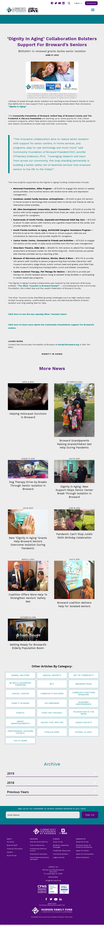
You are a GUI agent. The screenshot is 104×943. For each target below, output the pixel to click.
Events (20, 713)
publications (52, 732)
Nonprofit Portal (82, 842)
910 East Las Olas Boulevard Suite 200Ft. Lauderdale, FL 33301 (53, 872)
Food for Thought (52, 713)
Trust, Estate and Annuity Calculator (39, 858)
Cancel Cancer (20, 693)
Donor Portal (58, 842)
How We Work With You (39, 842)
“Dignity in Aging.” (17, 106)
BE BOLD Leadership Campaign (61, 846)
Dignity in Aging (20, 703)
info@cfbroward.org (53, 880)
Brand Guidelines (82, 857)
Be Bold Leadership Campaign (20, 684)
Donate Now (91, 3)
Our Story (10, 842)
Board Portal (11, 855)
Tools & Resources (37, 845)
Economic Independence (83, 703)
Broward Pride (83, 684)
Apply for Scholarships (85, 854)
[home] (25, 10)
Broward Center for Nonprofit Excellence (84, 846)
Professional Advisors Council (20, 732)
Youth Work (20, 740)
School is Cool (83, 732)
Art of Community (83, 675)
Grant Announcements (20, 722)
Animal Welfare (20, 675)
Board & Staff (12, 845)
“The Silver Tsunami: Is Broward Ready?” (38, 286)
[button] (78, 3)
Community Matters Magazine (83, 693)
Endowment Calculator (38, 854)
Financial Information (15, 849)
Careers (10, 852)
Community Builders (51, 693)
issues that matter (52, 722)
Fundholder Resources (61, 850)
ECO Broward (52, 703)
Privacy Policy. (5, 927)
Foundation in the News (83, 713)
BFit (52, 684)
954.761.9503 (53, 877)
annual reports (52, 675)
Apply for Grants (82, 850)
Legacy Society (83, 722)
